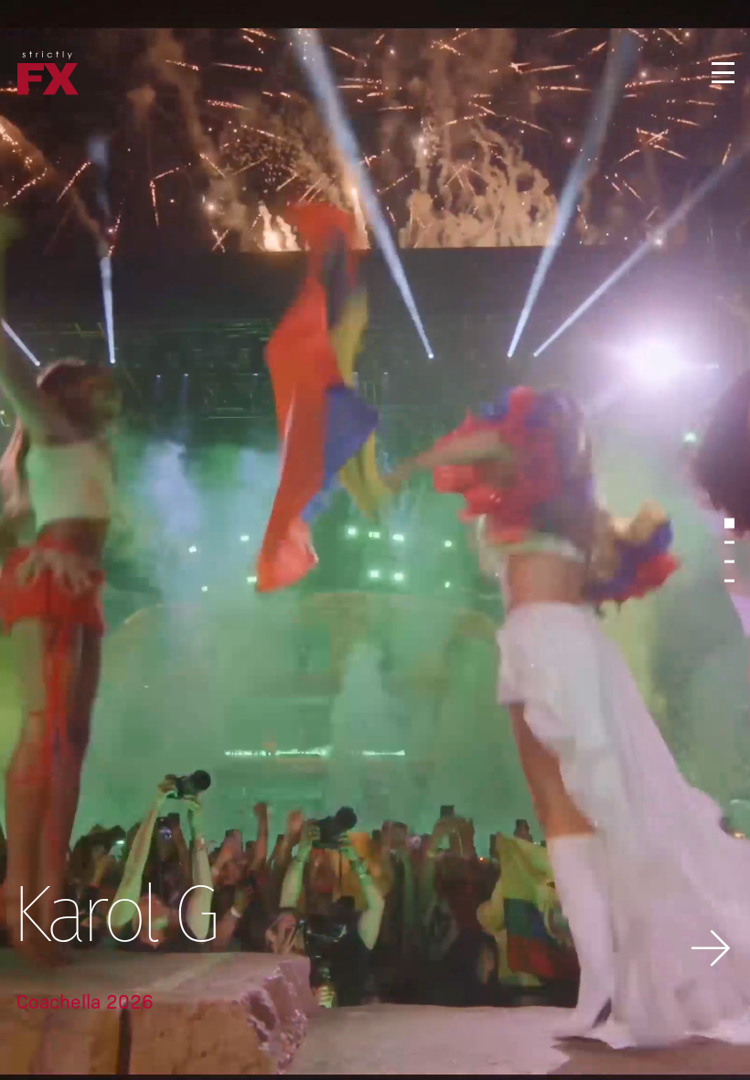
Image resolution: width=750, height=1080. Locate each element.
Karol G (113, 921)
